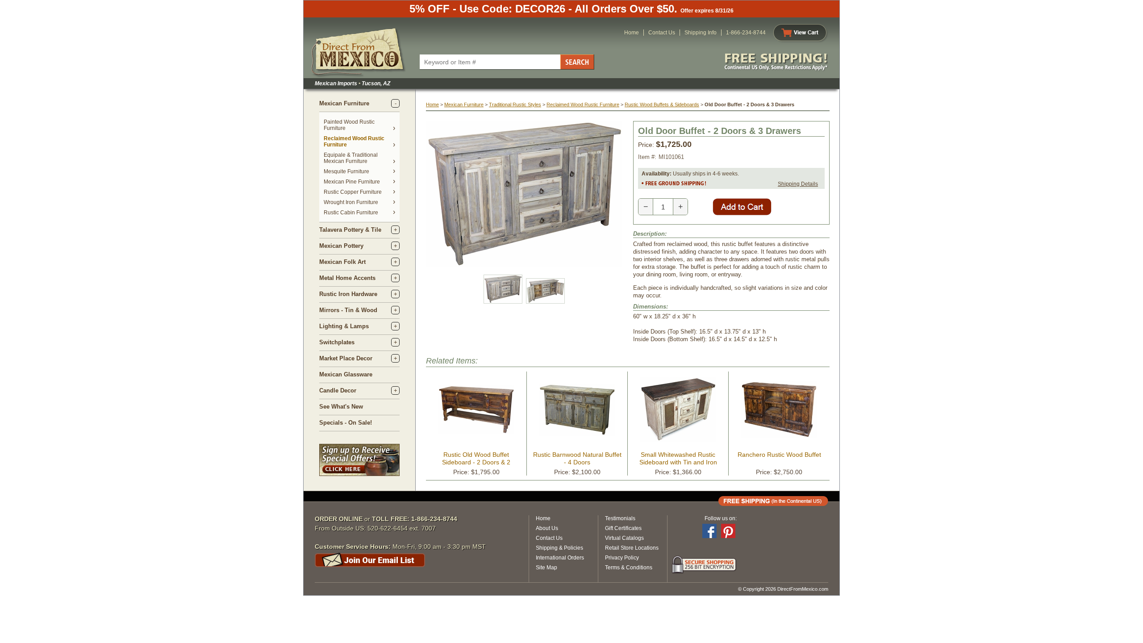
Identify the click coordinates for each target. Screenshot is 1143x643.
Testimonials (620, 518)
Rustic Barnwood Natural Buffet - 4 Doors (577, 458)
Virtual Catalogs (624, 538)
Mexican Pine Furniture (352, 182)
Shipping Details (798, 184)
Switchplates (337, 342)
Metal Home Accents (347, 278)
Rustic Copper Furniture (353, 192)
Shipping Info (700, 32)
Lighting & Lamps (344, 326)
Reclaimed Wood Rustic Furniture (582, 104)
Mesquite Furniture (346, 171)
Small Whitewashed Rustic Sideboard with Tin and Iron (678, 458)
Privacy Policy (622, 558)
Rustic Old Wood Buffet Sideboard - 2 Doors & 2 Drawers (476, 462)
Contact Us (661, 32)
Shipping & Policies (559, 548)
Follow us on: (721, 518)
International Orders (560, 558)
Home (631, 32)
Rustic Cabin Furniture (351, 212)
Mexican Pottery (341, 245)
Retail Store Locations (632, 548)
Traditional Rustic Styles (515, 104)
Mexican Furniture (344, 103)
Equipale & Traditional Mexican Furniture (351, 158)
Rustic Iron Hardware (348, 294)
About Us (547, 528)
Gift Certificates (623, 528)
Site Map (546, 567)
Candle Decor (337, 390)
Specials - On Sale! (345, 422)
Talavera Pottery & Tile (350, 229)
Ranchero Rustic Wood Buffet (779, 454)
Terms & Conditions (628, 567)
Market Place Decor (345, 358)
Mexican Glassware (345, 374)
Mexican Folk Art (342, 262)
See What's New (341, 406)
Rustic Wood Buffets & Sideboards (662, 104)
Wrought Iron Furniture (351, 202)
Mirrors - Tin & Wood (348, 310)
